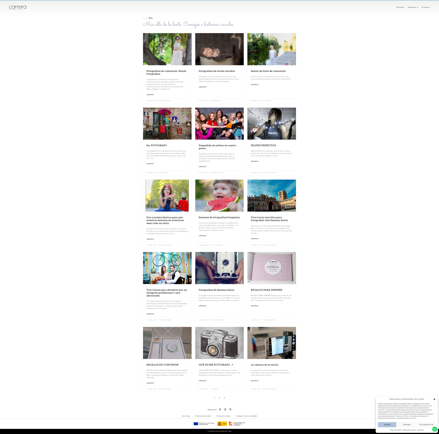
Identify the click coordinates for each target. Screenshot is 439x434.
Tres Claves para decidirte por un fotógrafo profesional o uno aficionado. (166, 293)
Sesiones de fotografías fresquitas (219, 217)
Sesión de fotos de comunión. (268, 71)
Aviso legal (420, 430)
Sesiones (412, 7)
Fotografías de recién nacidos (217, 71)
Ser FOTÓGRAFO (156, 145)
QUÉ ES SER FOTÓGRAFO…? (216, 365)
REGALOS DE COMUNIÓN (162, 365)
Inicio (145, 18)
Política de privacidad (409, 430)
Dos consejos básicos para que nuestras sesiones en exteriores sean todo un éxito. (165, 220)
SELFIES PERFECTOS (263, 145)
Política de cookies (395, 430)
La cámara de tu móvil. (265, 365)
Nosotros (400, 7)
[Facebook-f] (220, 409)
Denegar (407, 425)
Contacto (426, 7)
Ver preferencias (426, 425)
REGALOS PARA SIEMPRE (266, 290)
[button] (434, 399)
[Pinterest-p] (230, 409)
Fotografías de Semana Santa (216, 290)
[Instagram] (225, 409)
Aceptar (387, 425)
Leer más (150, 94)
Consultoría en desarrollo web (219, 431)
